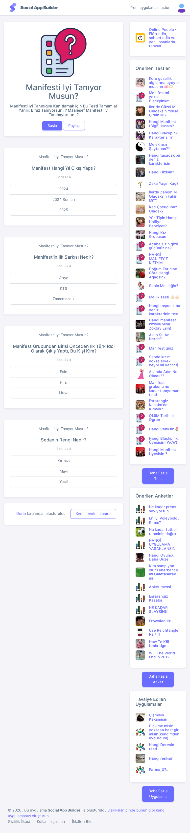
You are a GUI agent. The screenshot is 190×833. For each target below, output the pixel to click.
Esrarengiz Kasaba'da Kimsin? (158, 404)
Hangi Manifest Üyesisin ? (162, 451)
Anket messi (160, 586)
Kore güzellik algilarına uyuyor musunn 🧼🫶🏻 (164, 82)
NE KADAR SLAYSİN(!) (159, 609)
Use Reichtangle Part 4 (163, 632)
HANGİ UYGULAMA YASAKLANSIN (162, 544)
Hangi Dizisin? (161, 172)
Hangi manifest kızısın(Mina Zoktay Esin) (162, 324)
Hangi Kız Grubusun (157, 234)
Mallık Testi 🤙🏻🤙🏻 (164, 297)
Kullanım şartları (51, 821)
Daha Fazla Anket (157, 679)
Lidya (63, 392)
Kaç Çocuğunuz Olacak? (163, 209)
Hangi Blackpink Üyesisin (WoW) (163, 440)
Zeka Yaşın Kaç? (163, 183)
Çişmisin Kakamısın (158, 717)
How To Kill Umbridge (159, 643)
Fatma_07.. (158, 769)
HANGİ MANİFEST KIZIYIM (158, 258)
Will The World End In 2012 (162, 655)
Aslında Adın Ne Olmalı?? (163, 373)
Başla (52, 125)
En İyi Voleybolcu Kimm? (164, 520)
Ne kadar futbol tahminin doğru (163, 531)
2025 (63, 210)
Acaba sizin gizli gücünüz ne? (163, 246)
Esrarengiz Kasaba (158, 598)
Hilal (64, 382)
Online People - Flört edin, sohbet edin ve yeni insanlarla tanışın (163, 37)
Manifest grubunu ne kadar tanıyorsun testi (164, 388)
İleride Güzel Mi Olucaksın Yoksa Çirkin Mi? (163, 110)
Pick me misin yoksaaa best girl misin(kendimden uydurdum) (164, 732)
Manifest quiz (161, 348)
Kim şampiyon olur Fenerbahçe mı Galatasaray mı (163, 572)
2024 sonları (63, 199)
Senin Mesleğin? (163, 285)
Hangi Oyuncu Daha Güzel (161, 557)
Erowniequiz (160, 621)
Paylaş (74, 125)
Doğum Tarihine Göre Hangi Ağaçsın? (163, 273)
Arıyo (63, 277)
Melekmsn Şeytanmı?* (159, 146)
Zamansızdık (63, 298)
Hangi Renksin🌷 (164, 429)
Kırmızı (63, 460)
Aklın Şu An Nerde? (159, 337)
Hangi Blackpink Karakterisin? (163, 135)
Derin (21, 513)
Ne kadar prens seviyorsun (162, 508)
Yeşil (63, 481)
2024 (63, 189)
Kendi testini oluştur (93, 513)
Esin (63, 371)
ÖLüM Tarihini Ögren (161, 417)
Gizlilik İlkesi (19, 821)
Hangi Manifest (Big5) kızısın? (162, 123)
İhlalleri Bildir (83, 821)
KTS (63, 288)
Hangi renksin (161, 758)
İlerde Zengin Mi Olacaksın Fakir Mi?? (163, 196)
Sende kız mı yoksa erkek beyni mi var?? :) (163, 360)
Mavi (64, 471)
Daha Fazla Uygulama (157, 794)
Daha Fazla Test (157, 476)
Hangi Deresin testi (161, 746)
